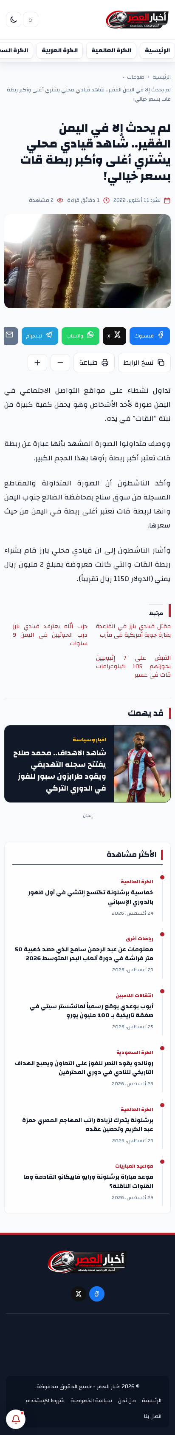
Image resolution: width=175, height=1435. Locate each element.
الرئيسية (157, 50)
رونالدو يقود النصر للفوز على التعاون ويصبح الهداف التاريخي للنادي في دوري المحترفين (84, 1068)
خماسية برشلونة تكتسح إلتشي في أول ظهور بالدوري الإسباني (90, 897)
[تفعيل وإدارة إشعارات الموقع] (15, 1419)
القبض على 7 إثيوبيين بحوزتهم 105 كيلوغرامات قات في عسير (133, 666)
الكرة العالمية (111, 50)
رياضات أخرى (139, 939)
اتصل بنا (152, 1416)
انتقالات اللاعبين (134, 996)
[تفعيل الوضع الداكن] (13, 19)
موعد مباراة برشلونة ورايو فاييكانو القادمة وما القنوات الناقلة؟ (88, 1182)
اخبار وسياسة (89, 739)
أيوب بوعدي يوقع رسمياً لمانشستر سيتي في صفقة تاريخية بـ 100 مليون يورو (91, 1011)
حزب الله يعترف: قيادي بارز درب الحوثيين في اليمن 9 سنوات (50, 635)
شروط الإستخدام (45, 1400)
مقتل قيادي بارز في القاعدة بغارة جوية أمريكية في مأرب (133, 631)
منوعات (135, 77)
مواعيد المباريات (134, 1166)
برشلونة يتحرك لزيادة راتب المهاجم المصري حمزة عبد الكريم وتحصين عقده (87, 1125)
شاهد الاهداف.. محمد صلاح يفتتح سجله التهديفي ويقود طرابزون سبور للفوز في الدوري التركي (59, 770)
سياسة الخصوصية (91, 1400)
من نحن (127, 1400)
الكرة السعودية (134, 1053)
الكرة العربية (60, 50)
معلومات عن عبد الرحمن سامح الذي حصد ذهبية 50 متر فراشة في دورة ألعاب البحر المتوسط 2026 (84, 954)
